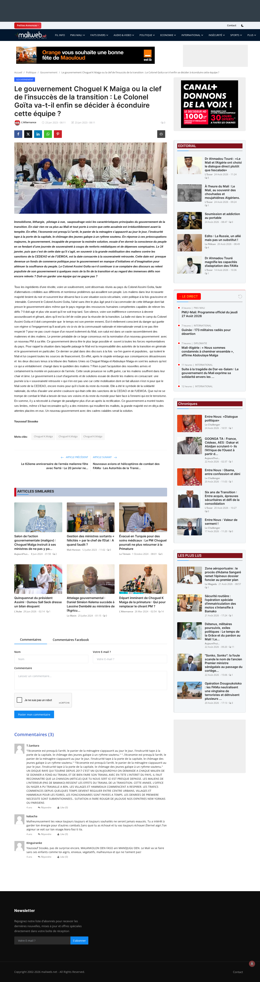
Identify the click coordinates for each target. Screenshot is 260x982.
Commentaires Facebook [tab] (71, 640)
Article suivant (102, 457)
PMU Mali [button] (76, 35)
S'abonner (79, 940)
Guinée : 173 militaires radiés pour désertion (206, 332)
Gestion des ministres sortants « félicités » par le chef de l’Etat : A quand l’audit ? (90, 540)
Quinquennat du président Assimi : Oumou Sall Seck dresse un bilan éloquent (38, 602)
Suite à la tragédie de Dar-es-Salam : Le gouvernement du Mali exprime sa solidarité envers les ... (210, 373)
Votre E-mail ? (102, 652)
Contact (231, 25)
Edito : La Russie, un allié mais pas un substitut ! (223, 238)
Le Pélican (210, 244)
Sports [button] (234, 35)
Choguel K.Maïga (43, 436)
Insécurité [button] (215, 35)
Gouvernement (48, 72)
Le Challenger (212, 424)
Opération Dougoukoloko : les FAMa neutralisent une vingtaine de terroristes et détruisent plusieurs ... (223, 691)
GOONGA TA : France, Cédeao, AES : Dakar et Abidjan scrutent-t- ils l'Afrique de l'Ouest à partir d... (221, 446)
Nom (17, 652)
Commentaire (23, 668)
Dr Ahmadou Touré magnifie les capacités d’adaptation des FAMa (221, 262)
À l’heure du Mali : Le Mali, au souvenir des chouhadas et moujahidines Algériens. (222, 192)
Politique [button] (146, 35)
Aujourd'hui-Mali (22, 554)
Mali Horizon (74, 549)
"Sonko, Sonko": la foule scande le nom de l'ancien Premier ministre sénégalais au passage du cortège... (223, 663)
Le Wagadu (211, 584)
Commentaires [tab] (30, 639)
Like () (64, 807)
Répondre (46, 807)
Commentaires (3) (34, 734)
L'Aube (18, 611)
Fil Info (60, 35)
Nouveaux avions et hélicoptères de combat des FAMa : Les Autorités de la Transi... (126, 466)
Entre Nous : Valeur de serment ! (221, 522)
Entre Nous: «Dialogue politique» (221, 418)
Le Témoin (125, 554)
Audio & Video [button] (122, 35)
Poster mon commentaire (34, 714)
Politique (31, 72)
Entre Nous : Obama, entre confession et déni (222, 472)
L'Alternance (126, 611)
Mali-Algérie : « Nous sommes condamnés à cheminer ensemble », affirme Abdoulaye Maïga (208, 351)
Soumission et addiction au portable (222, 216)
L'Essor (209, 174)
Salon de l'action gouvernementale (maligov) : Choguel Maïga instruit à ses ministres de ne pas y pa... (35, 542)
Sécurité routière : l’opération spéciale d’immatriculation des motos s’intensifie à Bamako (220, 603)
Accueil (18, 72)
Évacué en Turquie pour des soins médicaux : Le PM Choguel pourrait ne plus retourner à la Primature (143, 542)
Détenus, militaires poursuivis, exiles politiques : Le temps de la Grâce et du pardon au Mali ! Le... (222, 631)
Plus (250, 35)
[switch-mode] (243, 25)
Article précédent (76, 457)
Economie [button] (166, 35)
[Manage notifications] (252, 964)
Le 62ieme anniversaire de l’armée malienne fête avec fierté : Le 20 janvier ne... (54, 466)
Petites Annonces (27, 25)
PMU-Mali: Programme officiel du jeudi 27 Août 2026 (210, 314)
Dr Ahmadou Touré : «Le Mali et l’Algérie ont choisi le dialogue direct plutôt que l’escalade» (223, 164)
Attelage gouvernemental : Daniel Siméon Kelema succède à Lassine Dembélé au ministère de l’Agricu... (91, 604)
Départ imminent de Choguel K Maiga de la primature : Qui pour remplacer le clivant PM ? (142, 602)
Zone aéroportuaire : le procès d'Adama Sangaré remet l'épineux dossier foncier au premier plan (223, 574)
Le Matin (72, 615)
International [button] (190, 35)
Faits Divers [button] (97, 35)
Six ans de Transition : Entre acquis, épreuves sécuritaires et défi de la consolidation (222, 498)
